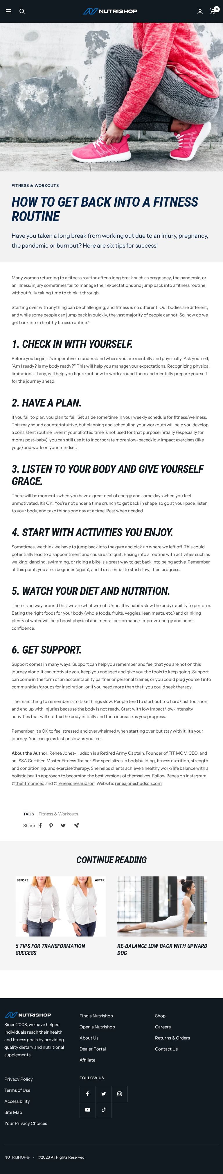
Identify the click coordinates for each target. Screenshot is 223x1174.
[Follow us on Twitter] (104, 1094)
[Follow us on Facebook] (88, 1094)
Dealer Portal (93, 1049)
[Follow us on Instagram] (119, 1094)
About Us (89, 1038)
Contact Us (166, 1049)
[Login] (200, 11)
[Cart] (213, 11)
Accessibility (17, 1101)
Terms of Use (17, 1090)
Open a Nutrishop (97, 1027)
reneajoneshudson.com (138, 783)
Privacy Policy (18, 1079)
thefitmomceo (29, 783)
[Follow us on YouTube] (88, 1110)
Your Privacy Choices (25, 1123)
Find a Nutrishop (96, 1016)
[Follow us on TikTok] (104, 1110)
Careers (163, 1027)
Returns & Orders (172, 1038)
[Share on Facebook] (40, 825)
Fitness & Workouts (35, 185)
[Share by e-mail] (76, 825)
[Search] (22, 11)
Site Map (13, 1112)
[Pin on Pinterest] (51, 825)
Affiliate (87, 1060)
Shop (160, 1016)
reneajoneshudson (75, 783)
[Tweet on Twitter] (63, 825)
